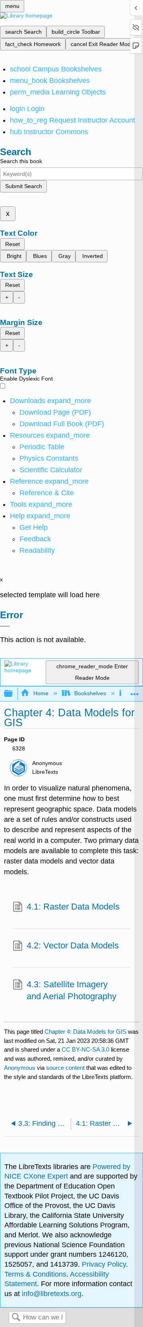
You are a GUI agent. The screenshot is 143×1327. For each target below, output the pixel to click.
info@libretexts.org (50, 1294)
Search (16, 1318)
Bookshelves (90, 693)
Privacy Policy (104, 1264)
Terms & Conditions (35, 1274)
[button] (35, 539)
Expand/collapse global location (134, 691)
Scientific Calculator (50, 470)
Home (41, 693)
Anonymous (19, 1067)
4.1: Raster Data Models (73, 907)
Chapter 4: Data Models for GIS (85, 1031)
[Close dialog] (5, 626)
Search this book (21, 161)
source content (65, 1067)
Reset (12, 244)
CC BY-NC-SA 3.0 (85, 1049)
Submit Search (23, 186)
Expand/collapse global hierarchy (13, 694)
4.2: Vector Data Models (73, 945)
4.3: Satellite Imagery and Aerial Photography (71, 990)
